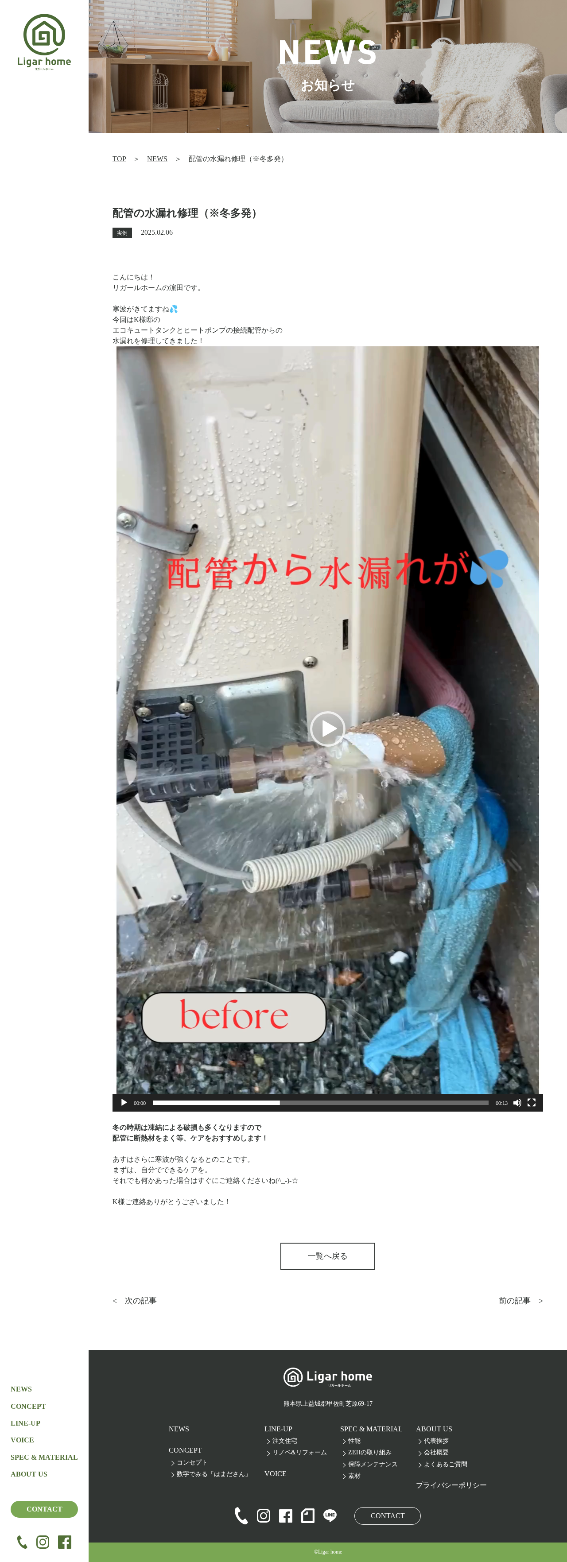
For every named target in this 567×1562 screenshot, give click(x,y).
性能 (354, 1441)
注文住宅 (284, 1441)
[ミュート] (517, 1102)
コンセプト (192, 1462)
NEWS (21, 1389)
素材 (354, 1476)
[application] (328, 729)
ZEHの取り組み (370, 1452)
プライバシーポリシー (451, 1485)
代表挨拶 (436, 1441)
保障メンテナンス (373, 1464)
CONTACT (44, 1509)
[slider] (321, 1103)
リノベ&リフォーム (299, 1452)
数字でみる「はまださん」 (214, 1474)
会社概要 (436, 1452)
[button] (328, 729)
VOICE (22, 1440)
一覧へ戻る (328, 1256)
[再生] (124, 1102)
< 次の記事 (135, 1300)
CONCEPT (28, 1406)
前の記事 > (521, 1300)
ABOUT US (434, 1429)
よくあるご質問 (445, 1464)
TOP (119, 159)
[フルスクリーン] (531, 1102)
